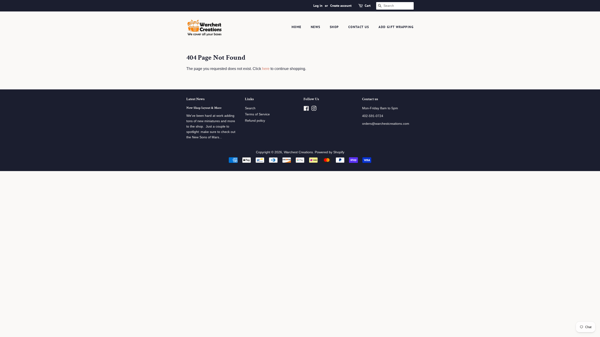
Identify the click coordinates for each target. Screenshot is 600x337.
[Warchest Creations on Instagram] (313, 109)
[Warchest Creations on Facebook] (306, 109)
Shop (334, 27)
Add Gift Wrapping (396, 27)
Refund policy (255, 120)
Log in (317, 6)
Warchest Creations (298, 152)
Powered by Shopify (329, 152)
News (315, 27)
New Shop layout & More (203, 108)
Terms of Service (257, 114)
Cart (368, 6)
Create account (341, 6)
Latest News (195, 99)
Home (296, 27)
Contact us (358, 27)
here (266, 69)
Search (250, 108)
